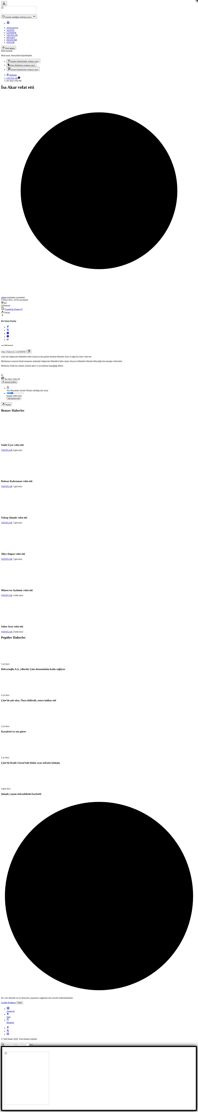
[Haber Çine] (18, 13)
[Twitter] (7, 1031)
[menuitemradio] (23, 61)
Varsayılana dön (14, 399)
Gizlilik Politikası (8, 1002)
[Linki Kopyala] (29, 351)
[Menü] (4, 3)
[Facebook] (7, 1028)
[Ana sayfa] (8, 23)
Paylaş (8, 405)
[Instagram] (7, 1034)
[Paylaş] (7, 340)
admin (3, 297)
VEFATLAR (6, 450)
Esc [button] (31, 1045)
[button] (19, 78)
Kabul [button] (19, 1003)
